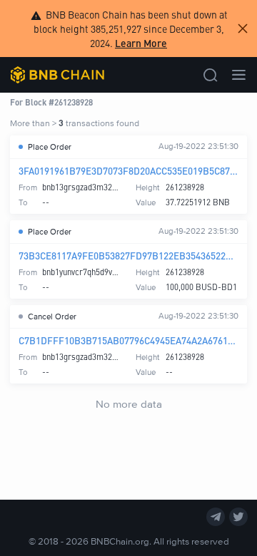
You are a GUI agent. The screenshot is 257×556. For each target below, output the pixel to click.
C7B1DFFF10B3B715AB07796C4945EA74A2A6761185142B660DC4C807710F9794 (128, 340)
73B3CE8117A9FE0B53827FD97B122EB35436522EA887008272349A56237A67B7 (128, 255)
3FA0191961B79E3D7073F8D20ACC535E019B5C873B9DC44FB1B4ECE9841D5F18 (128, 170)
